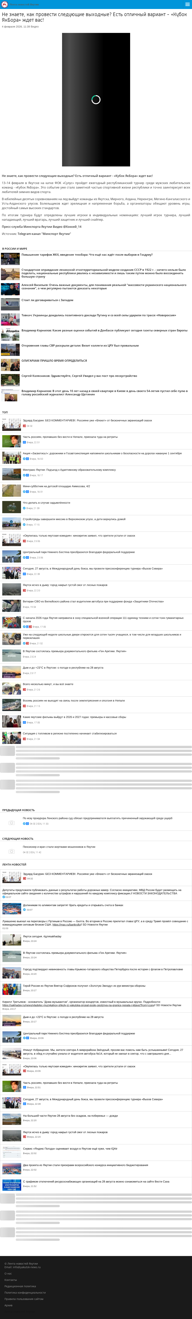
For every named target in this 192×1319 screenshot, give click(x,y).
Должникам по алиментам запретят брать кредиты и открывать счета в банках (73, 905)
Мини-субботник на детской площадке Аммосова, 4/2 (56, 486)
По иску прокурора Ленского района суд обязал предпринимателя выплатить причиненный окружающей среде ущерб (97, 818)
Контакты (10, 1280)
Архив (8, 1305)
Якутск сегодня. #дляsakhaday (42, 936)
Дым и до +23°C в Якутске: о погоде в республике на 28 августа (63, 667)
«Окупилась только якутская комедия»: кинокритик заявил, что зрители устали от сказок (79, 535)
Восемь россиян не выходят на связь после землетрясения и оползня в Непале (74, 700)
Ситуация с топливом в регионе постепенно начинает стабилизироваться (70, 733)
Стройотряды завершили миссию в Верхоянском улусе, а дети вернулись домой (74, 519)
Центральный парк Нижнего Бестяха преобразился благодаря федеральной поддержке (79, 552)
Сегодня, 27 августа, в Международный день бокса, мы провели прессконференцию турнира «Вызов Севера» (93, 568)
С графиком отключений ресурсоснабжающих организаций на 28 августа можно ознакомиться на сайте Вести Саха (96, 1181)
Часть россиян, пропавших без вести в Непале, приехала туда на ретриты (70, 436)
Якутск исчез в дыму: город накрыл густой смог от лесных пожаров (65, 584)
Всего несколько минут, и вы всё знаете (48, 684)
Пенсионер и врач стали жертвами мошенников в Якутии (59, 846)
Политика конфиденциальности (25, 1292)
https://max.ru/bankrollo (66, 924)
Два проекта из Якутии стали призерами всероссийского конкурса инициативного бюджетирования (85, 1165)
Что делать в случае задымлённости (46, 502)
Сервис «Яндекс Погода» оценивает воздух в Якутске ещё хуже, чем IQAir (70, 1148)
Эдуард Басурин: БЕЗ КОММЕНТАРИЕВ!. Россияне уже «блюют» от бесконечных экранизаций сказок (87, 420)
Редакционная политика (20, 1286)
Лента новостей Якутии (19, 1311)
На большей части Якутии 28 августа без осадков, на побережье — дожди (70, 1115)
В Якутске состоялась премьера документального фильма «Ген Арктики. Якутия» (74, 651)
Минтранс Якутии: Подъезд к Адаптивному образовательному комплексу (69, 469)
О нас (8, 1273)
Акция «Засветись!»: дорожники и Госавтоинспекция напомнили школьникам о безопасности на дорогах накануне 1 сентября (102, 453)
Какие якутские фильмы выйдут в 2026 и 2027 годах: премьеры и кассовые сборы (74, 717)
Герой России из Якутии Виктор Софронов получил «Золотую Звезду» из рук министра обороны (84, 985)
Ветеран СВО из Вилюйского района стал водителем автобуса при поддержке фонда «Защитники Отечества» (93, 601)
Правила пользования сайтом (23, 1299)
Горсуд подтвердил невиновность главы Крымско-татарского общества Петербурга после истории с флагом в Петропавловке (103, 969)
